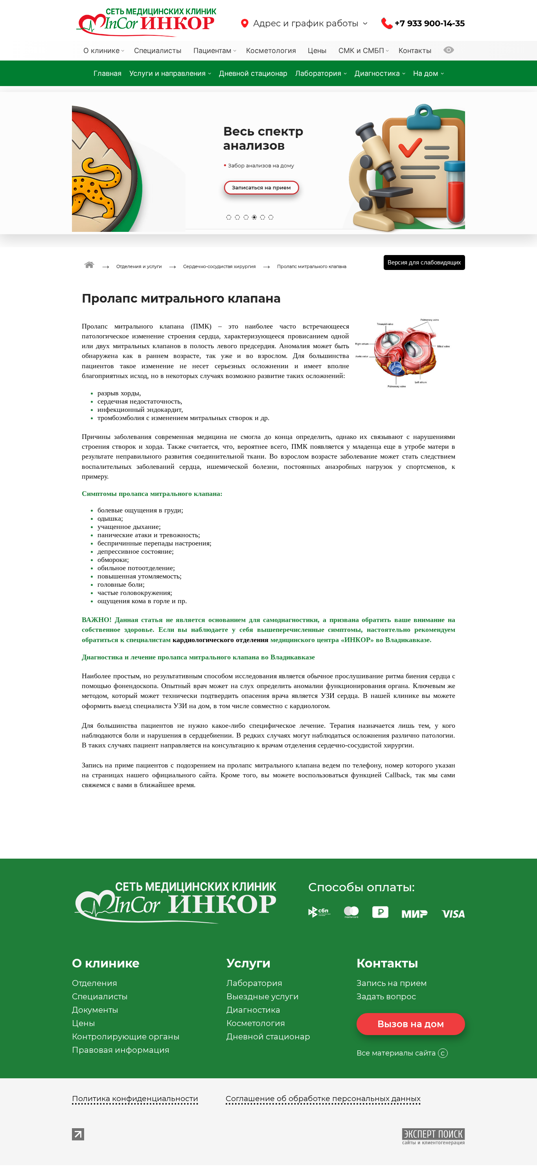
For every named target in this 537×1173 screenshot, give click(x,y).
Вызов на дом (410, 1024)
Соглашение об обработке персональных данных (323, 1098)
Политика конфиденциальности (135, 1098)
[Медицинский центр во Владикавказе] (89, 264)
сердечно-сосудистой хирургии (365, 745)
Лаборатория (254, 983)
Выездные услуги (262, 996)
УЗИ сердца (339, 695)
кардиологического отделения (220, 640)
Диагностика (253, 1010)
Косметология (255, 1023)
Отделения (94, 983)
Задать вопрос (386, 996)
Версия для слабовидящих (424, 262)
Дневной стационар (268, 1036)
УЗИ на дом (191, 706)
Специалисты (100, 996)
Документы (95, 1010)
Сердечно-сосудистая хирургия (219, 266)
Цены (83, 1023)
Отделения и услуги (139, 266)
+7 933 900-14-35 (430, 23)
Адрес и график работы (306, 23)
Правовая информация (120, 1050)
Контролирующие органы (126, 1036)
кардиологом (309, 706)
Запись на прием (392, 983)
